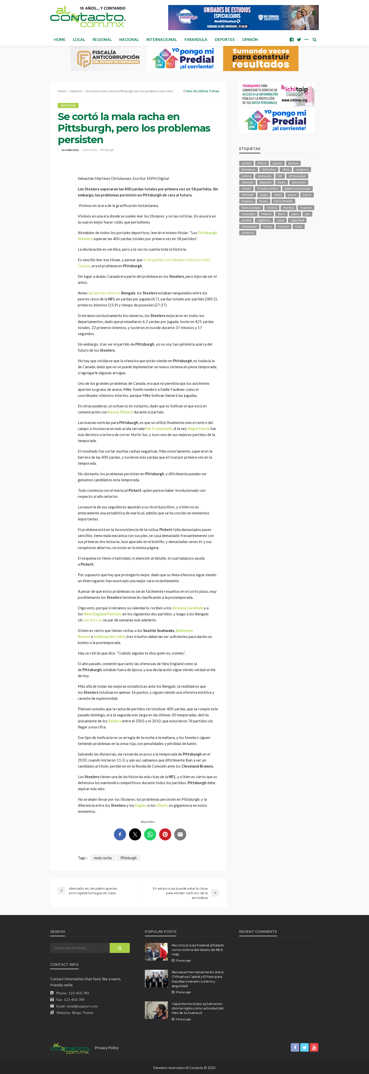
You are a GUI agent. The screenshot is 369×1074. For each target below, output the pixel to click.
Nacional (129, 39)
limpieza (247, 201)
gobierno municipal (297, 188)
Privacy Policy (107, 1047)
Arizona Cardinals (187, 608)
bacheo (293, 163)
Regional (102, 39)
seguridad (297, 220)
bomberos (249, 169)
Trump (267, 226)
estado (246, 188)
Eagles (141, 805)
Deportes (224, 39)
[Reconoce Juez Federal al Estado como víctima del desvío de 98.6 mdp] (156, 951)
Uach (298, 226)
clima (285, 169)
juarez (292, 195)
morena (288, 207)
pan (307, 214)
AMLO (262, 163)
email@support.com (82, 1006)
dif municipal (297, 176)
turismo (283, 226)
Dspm (281, 182)
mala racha (89, 150)
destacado (265, 176)
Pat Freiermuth (158, 428)
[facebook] (291, 39)
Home (60, 39)
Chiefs (162, 805)
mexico (272, 207)
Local (79, 39)
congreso (302, 169)
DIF (280, 176)
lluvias (263, 201)
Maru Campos (251, 207)
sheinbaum (249, 226)
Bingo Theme (82, 1012)
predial (246, 220)
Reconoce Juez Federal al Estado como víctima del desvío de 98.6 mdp (198, 949)
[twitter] (299, 39)
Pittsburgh (107, 150)
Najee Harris (199, 428)
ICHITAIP (248, 195)
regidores (264, 220)
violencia (248, 233)
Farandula (195, 39)
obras (281, 214)
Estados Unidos (267, 188)
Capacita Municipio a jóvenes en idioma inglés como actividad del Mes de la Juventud (198, 1008)
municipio (248, 214)
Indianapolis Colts (109, 636)
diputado (265, 182)
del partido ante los (104, 293)
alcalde (246, 163)
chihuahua (269, 169)
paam (295, 214)
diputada (247, 182)
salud (280, 220)
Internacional (161, 39)
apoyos (277, 163)
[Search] (314, 39)
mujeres (306, 207)
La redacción (70, 150)
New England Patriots (103, 614)
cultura (246, 176)
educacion (299, 182)
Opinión (250, 39)
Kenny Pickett (120, 412)
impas (264, 195)
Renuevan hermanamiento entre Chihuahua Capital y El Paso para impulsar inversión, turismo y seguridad (198, 979)
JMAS (278, 195)
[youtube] (314, 1047)
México (266, 214)
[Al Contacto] (88, 16)
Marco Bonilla (283, 201)
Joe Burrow (92, 620)
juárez (307, 195)
